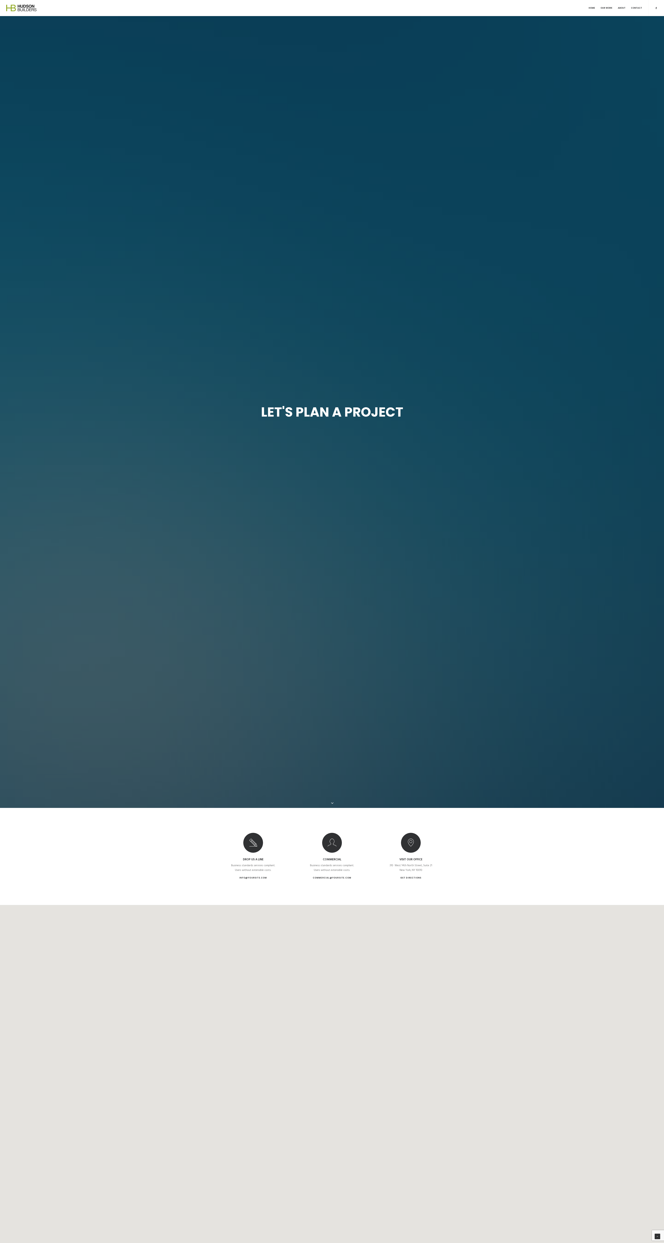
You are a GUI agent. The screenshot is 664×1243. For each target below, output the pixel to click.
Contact (636, 7)
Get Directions (411, 877)
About (621, 7)
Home (592, 7)
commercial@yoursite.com (332, 877)
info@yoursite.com (253, 877)
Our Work (606, 7)
